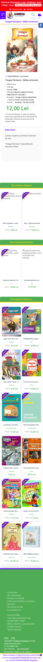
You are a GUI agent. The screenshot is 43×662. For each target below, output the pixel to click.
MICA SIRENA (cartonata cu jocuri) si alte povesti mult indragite (31, 554)
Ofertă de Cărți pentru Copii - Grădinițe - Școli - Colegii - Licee (21, 3)
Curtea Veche (31, 428)
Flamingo (32, 226)
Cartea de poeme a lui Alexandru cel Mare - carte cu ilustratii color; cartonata (32, 280)
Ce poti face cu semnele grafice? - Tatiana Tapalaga (11, 425)
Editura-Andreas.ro (22, 641)
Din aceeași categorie (21, 185)
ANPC (6, 638)
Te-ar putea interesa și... (21, 299)
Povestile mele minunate (11, 554)
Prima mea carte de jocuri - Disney (31, 382)
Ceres (31, 471)
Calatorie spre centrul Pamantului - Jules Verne (11, 468)
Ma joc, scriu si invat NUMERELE (31, 511)
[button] (34, 189)
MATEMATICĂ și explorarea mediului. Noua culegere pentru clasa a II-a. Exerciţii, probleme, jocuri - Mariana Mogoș (31, 339)
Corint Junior (32, 557)
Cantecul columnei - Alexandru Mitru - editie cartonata (11, 280)
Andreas (11, 226)
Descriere (10, 129)
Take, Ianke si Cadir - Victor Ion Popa (11, 382)
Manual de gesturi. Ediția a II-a (31, 425)
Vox (14, 84)
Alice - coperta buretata (32, 223)
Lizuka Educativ (11, 428)
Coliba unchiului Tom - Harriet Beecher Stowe (11, 511)
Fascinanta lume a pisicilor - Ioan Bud (31, 468)
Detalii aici (33, 660)
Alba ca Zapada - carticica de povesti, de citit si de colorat (11, 223)
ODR (13, 638)
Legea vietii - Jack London (11, 339)
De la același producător (21, 242)
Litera (31, 385)
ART (31, 342)
